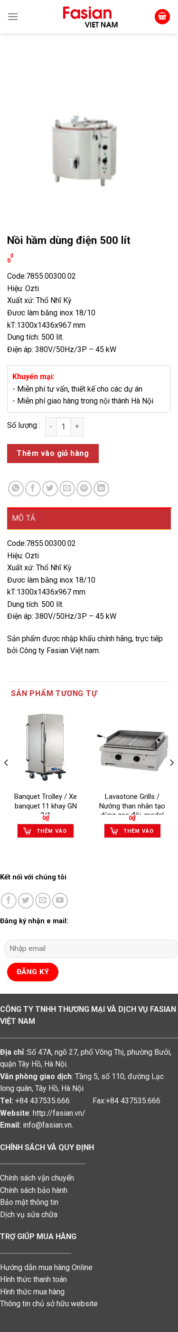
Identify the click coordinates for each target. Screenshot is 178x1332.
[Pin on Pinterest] (84, 488)
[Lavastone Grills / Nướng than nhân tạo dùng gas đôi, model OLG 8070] (132, 748)
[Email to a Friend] (67, 488)
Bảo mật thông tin (29, 1202)
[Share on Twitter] (50, 488)
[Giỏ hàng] (162, 17)
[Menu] (13, 16)
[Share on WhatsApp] (16, 488)
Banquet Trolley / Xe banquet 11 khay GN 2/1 (45, 805)
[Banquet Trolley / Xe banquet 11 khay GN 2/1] (45, 748)
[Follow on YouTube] (60, 900)
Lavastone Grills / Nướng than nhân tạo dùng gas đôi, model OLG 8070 (132, 810)
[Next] (171, 782)
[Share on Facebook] (33, 488)
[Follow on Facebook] (9, 900)
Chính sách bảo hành (33, 1190)
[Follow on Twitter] (26, 900)
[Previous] (6, 782)
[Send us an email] (43, 900)
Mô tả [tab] (24, 518)
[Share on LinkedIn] (101, 488)
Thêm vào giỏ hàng (53, 453)
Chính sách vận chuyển (37, 1177)
